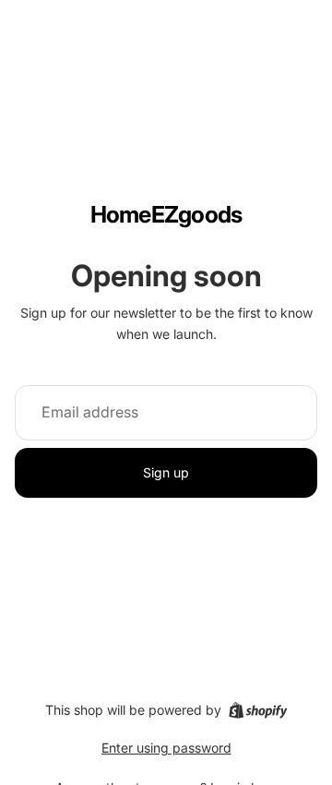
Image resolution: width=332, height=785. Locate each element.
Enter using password (166, 747)
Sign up (166, 472)
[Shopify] (258, 710)
